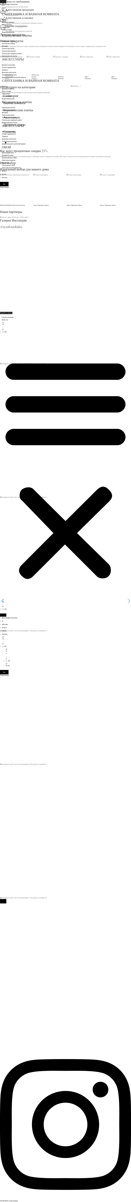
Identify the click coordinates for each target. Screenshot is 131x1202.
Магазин (5, 11)
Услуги (4, 171)
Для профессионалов (9, 4)
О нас (4, 8)
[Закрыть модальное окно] (3, 901)
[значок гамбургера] (3, 1)
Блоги (4, 174)
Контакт (4, 177)
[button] (65, 467)
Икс (4, 184)
